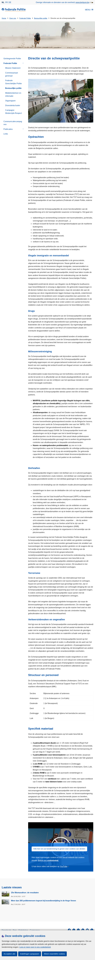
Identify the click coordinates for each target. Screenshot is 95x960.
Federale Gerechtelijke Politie (13, 82)
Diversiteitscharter (12, 105)
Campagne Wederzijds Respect (13, 111)
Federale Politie (25, 18)
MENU (88, 10)
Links (5, 134)
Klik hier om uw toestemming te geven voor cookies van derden (59, 849)
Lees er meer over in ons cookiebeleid (35, 947)
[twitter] (73, 930)
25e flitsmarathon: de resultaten (25, 893)
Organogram (10, 101)
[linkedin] (82, 930)
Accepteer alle (9, 954)
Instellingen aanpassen (29, 954)
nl (3, 2)
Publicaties (8, 129)
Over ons (12, 18)
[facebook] (69, 930)
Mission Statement (12, 68)
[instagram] (78, 930)
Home (4, 18)
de (10, 2)
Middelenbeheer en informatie (13, 94)
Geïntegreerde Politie (12, 59)
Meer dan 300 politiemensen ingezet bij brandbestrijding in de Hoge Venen (43, 901)
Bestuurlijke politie (40, 18)
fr (6, 2)
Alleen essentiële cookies (54, 954)
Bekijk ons (48, 860)
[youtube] (87, 930)
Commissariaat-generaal (11, 74)
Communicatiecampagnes (12, 122)
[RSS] (91, 930)
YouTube (63, 866)
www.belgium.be (82, 2)
